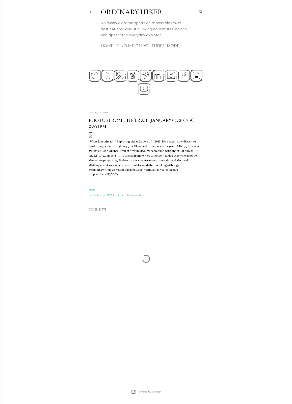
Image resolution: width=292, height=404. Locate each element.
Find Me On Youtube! (140, 45)
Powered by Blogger (149, 391)
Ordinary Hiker (132, 11)
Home (107, 45)
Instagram (119, 195)
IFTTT (109, 195)
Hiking (101, 195)
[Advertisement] (146, 341)
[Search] (200, 11)
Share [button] (92, 189)
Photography (134, 195)
